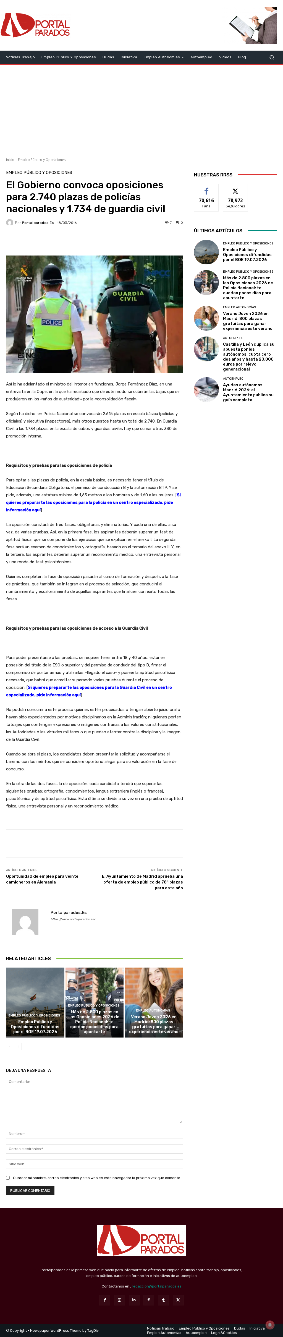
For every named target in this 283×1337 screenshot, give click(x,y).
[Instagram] (119, 1300)
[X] (178, 1300)
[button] (271, 57)
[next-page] (18, 1046)
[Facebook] (104, 1300)
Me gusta (206, 188)
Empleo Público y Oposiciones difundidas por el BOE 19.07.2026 (35, 1026)
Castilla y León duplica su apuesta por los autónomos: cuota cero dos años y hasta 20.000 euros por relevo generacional (248, 357)
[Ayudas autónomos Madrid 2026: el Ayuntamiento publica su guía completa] (206, 389)
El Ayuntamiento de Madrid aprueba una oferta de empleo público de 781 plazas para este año (142, 882)
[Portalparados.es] (36, 25)
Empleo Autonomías (153, 1010)
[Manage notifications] (270, 1324)
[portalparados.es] (10, 222)
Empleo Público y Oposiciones (41, 159)
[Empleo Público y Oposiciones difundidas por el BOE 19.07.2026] (35, 1003)
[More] (147, 241)
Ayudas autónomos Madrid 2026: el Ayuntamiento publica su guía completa (248, 392)
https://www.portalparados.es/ (73, 919)
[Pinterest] (148, 1300)
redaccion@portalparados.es (157, 1286)
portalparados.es (38, 223)
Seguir (236, 188)
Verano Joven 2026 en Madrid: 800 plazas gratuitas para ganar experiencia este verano (154, 1024)
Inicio (10, 159)
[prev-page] (9, 1046)
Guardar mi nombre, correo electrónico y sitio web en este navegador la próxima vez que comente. (97, 1178)
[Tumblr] (163, 1300)
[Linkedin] (134, 1300)
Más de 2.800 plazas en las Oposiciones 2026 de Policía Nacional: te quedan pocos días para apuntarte (94, 1021)
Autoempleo (233, 338)
